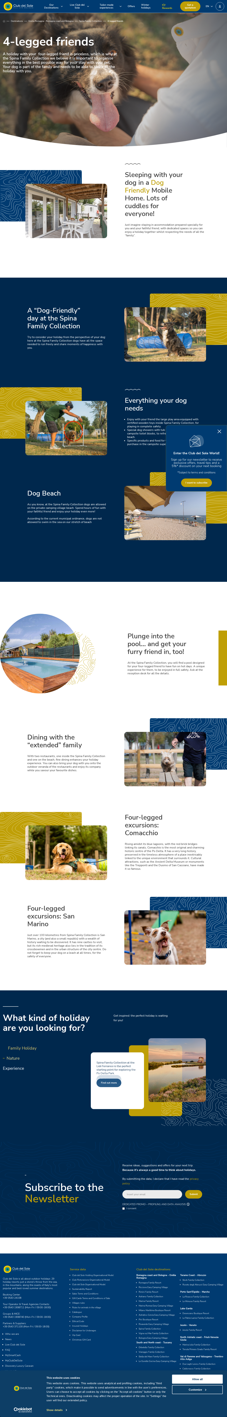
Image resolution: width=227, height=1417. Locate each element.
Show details (54, 1410)
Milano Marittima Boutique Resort (154, 1310)
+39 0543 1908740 (13, 1317)
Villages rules (78, 1302)
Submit (194, 1194)
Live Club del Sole (15, 1344)
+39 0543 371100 (13, 1326)
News (8, 1339)
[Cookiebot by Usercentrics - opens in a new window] (22, 1410)
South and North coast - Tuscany (154, 1342)
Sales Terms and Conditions (85, 1293)
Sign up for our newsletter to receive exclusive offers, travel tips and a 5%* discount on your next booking (196, 463)
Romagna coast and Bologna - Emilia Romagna (156, 1277)
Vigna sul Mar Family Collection (153, 1333)
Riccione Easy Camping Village (153, 1287)
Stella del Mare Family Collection (154, 1356)
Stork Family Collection (193, 1280)
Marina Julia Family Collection (196, 1344)
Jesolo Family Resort (192, 1330)
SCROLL (113, 85)
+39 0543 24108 (12, 1298)
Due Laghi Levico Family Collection (198, 1364)
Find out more (109, 1082)
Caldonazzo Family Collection (196, 1368)
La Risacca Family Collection (195, 1296)
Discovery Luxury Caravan (19, 1366)
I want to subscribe (196, 482)
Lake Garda (186, 1308)
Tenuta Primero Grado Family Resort (199, 1349)
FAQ (7, 1350)
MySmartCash (13, 1355)
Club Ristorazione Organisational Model (91, 1279)
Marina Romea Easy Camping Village (156, 1305)
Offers (131, 6)
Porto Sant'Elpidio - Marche (195, 1292)
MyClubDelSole (13, 1360)
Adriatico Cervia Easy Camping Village (157, 1315)
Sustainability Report (82, 1289)
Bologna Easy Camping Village (153, 1338)
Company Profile (80, 1316)
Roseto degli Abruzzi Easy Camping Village (202, 1284)
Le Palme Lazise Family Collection (198, 1318)
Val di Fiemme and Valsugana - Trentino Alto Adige (201, 1358)
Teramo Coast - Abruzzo (193, 1275)
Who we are (12, 1334)
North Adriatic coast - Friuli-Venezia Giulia (199, 1339)
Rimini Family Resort (148, 1292)
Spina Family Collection (90, 21)
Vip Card (76, 1335)
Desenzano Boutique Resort (195, 1313)
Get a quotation (190, 6)
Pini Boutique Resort (148, 1319)
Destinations (17, 21)
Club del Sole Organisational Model (88, 1284)
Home (7, 21)
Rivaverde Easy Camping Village (154, 1324)
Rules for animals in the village (86, 1307)
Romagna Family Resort (150, 1282)
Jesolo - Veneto (188, 1325)
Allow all (197, 1379)
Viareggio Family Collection (152, 1352)
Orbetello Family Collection (151, 1347)
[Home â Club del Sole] (18, 6)
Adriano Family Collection (151, 1296)
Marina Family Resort (149, 1301)
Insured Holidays (80, 1326)
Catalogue (77, 1312)
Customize (195, 1389)
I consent (131, 1208)
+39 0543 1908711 (13, 1307)
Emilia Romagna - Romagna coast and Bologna (51, 21)
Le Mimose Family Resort (194, 1301)
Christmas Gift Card (81, 1339)
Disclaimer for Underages (84, 1330)
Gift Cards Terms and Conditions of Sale (91, 1298)
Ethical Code (78, 1321)
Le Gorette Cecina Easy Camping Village (157, 1361)
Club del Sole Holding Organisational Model (93, 1275)
